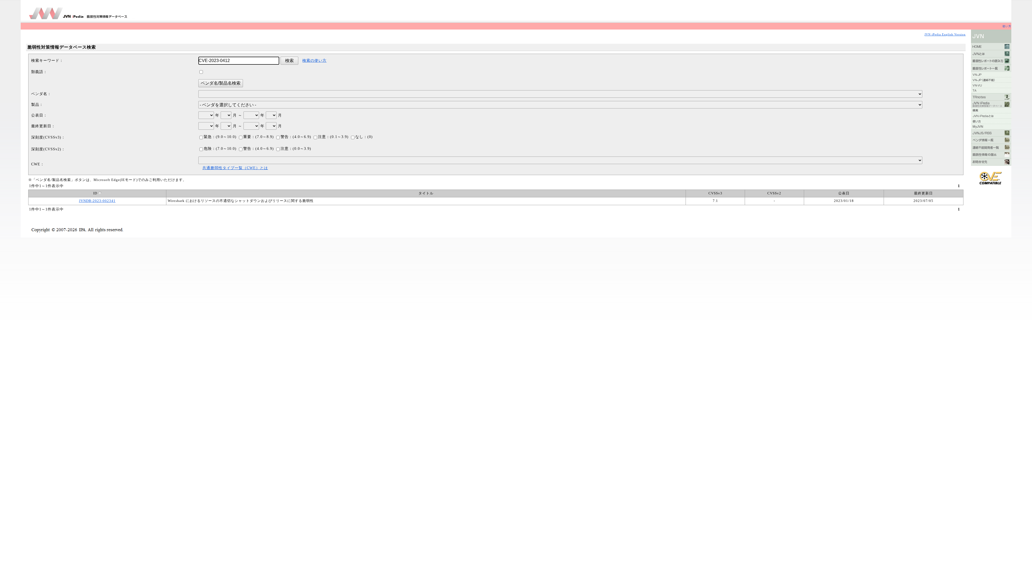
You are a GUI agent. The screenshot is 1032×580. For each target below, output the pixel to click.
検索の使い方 (314, 61)
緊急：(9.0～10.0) (220, 137)
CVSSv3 (715, 193)
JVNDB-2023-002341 (97, 201)
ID (95, 193)
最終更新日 (923, 193)
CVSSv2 (774, 193)
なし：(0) (364, 137)
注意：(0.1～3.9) (333, 137)
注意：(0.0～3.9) (296, 149)
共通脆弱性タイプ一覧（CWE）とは (235, 168)
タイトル (425, 193)
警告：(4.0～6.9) (296, 137)
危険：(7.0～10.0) (220, 149)
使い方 (1006, 26)
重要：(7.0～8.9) (258, 137)
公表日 (844, 193)
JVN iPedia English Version (945, 34)
